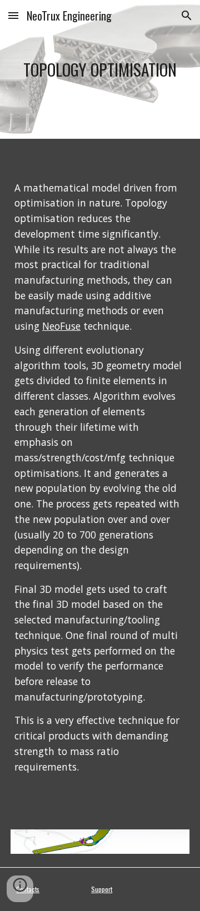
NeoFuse (61, 326)
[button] (13, 15)
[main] (100, 70)
